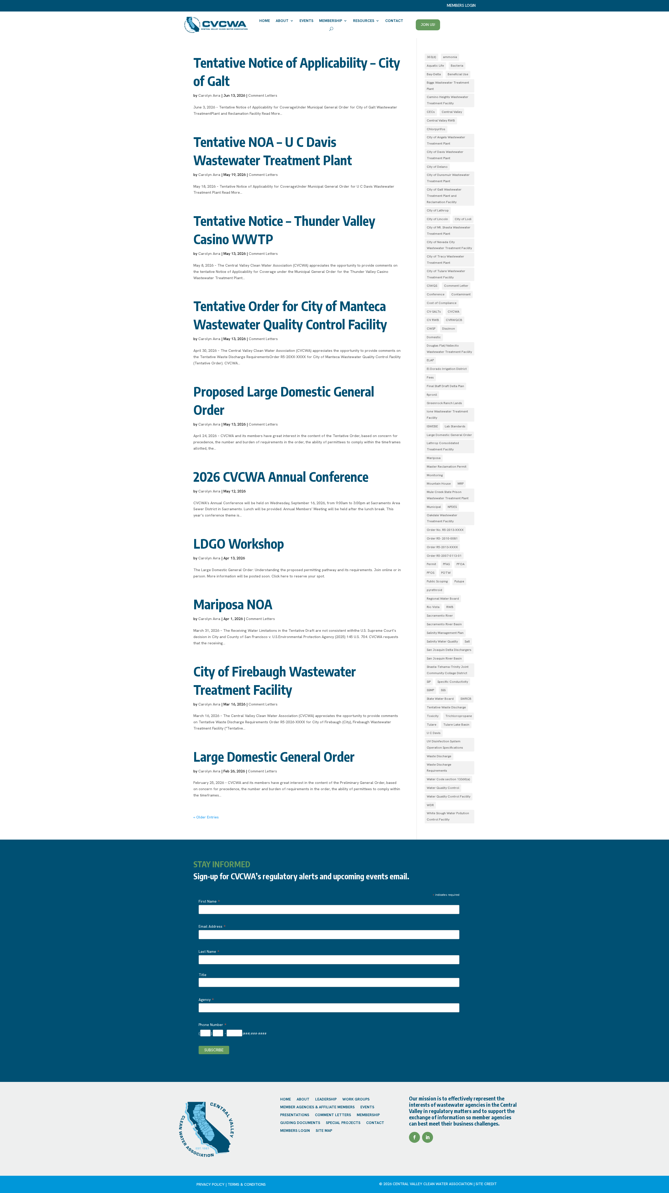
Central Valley (452, 112)
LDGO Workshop (238, 543)
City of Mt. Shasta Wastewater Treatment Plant (448, 230)
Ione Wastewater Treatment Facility (447, 414)
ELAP (430, 360)
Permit (431, 564)
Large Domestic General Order (274, 756)
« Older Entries (206, 817)
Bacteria (457, 66)
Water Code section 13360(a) (448, 779)
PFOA (461, 564)
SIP (429, 682)
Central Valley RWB (441, 120)
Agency (206, 999)
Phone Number (212, 1025)
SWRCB (465, 699)
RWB (449, 607)
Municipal (434, 507)
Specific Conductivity (452, 682)
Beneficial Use (458, 74)
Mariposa (434, 458)
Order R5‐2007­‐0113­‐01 (444, 556)
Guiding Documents (300, 1123)
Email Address (212, 926)
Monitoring (435, 475)
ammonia (450, 57)
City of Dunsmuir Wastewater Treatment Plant (448, 178)
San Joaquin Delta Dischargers (449, 650)
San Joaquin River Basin (444, 658)
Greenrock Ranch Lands (444, 403)
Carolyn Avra (209, 95)
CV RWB (433, 320)
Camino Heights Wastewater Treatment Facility (447, 100)
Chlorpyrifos (436, 129)
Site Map (324, 1131)
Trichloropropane (458, 716)
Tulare (431, 724)
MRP (461, 483)
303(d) (431, 57)
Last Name (209, 951)
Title (202, 974)
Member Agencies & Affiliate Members (317, 1107)
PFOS (430, 573)
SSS (443, 690)
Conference (436, 294)
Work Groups (356, 1099)
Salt (467, 641)
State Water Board (440, 699)
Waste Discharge (439, 756)
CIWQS (432, 286)
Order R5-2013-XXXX (442, 547)
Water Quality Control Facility (448, 796)
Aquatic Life (435, 66)
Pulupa (459, 581)
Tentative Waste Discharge (446, 707)
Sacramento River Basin (444, 624)
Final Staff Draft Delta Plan (445, 386)
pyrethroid (434, 590)
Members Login (295, 1131)
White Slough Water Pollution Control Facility (448, 816)
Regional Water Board (443, 598)
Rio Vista (433, 607)
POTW (446, 573)
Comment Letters (262, 95)
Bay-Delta (434, 74)
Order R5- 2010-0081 (442, 538)
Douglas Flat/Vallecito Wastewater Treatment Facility (449, 348)
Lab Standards (455, 426)
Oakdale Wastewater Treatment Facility (442, 518)
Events (306, 20)
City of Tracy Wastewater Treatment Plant (445, 259)
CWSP (431, 328)
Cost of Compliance (442, 303)
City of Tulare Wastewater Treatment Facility (446, 274)
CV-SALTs (434, 311)
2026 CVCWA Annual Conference (280, 476)
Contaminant (461, 294)
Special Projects (343, 1123)
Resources (363, 20)
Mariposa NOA (232, 604)
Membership (330, 20)
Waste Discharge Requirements (439, 767)
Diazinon (448, 328)
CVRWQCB (454, 320)
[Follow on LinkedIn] (427, 1137)
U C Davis (434, 733)
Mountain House (439, 483)
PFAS (446, 564)
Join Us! (428, 24)
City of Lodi (463, 219)
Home (264, 20)
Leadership (326, 1099)
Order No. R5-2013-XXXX (445, 530)
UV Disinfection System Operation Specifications (445, 744)
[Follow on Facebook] (414, 1137)
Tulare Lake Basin (456, 724)
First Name (209, 901)
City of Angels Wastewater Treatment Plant (446, 140)
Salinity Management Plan (445, 633)
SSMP (430, 690)
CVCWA (453, 311)
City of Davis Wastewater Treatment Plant (445, 155)
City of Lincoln (437, 219)
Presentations (294, 1115)
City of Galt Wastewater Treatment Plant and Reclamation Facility (444, 195)
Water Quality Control (443, 788)
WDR (430, 805)
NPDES (452, 507)
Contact (394, 20)
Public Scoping (437, 581)
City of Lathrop (438, 210)
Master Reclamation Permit (446, 466)
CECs (431, 112)
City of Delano (437, 167)
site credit (486, 1183)
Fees (430, 377)
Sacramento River (440, 615)
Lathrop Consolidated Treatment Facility (443, 446)
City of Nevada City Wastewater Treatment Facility (449, 245)
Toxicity (433, 716)
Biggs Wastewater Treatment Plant (448, 86)
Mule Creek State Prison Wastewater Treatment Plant (448, 495)
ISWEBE (432, 426)
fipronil (432, 395)
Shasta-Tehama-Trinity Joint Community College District (448, 670)
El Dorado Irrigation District (447, 369)
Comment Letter (456, 286)
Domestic (434, 337)
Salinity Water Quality (442, 641)
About (282, 20)
